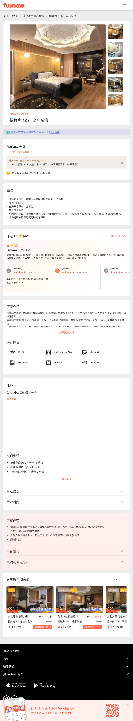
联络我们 (8, 666)
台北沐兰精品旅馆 (33, 16)
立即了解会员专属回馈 (17, 151)
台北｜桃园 (11, 16)
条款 (6, 658)
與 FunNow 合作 (13, 674)
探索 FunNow (11, 651)
